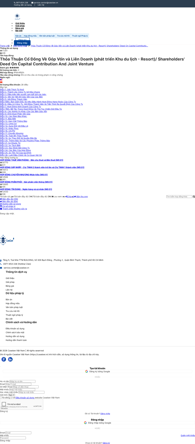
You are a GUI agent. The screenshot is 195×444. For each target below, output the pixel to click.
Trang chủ (4, 45)
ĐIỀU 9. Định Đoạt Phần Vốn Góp (15, 114)
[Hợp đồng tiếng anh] (1, 80)
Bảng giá (10, 286)
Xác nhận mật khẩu (9, 392)
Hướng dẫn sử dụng (23, 5)
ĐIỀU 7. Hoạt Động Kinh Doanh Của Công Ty (20, 106)
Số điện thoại (6, 386)
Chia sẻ (70, 196)
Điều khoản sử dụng (15, 328)
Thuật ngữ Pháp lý (80, 36)
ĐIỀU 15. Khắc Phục (9, 128)
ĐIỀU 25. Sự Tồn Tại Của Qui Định (15, 152)
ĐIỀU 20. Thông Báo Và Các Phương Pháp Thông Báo (25, 140)
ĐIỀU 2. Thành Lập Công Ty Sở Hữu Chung (20, 92)
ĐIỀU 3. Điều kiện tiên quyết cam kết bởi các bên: (23, 94)
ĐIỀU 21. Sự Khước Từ (10, 143)
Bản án (18, 36)
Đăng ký (106, 443)
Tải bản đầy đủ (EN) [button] (42, 196)
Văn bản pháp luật (47, 36)
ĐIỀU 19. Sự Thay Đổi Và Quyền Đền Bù (18, 138)
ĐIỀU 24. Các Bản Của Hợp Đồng (15, 150)
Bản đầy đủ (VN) (10, 199)
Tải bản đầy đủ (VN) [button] (23, 196)
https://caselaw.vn (39, 354)
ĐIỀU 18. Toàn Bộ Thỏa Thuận (14, 135)
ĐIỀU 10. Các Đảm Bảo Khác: (13, 116)
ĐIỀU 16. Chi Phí (7, 131)
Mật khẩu (4, 389)
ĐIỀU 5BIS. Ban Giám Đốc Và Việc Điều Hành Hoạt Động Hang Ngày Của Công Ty (38, 101)
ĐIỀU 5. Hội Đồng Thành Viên (13, 99)
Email (2, 384)
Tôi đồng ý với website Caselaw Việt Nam (31, 397)
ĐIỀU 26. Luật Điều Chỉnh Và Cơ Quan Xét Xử (21, 155)
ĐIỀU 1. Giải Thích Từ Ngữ (12, 89)
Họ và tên (4, 381)
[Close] (0, 366)
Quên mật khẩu (188, 435)
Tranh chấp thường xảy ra (14, 208)
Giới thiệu (10, 278)
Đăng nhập (105, 413)
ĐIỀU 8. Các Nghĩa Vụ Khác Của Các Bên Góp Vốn (23, 111)
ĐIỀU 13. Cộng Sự (8, 123)
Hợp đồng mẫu (30, 36)
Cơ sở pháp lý (8, 206)
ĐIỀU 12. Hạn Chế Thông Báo (13, 121)
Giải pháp (10, 282)
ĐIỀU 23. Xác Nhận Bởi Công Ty (15, 148)
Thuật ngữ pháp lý (14, 315)
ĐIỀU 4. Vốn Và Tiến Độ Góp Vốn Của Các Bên (21, 97)
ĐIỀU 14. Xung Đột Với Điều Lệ (14, 126)
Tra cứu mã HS (63, 36)
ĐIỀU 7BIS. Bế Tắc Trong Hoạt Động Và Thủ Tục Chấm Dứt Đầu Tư (31, 109)
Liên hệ (41, 5)
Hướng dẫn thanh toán (16, 340)
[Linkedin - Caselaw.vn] (10, 359)
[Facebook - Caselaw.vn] (3, 359)
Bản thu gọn (82, 196)
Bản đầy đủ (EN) (10, 201)
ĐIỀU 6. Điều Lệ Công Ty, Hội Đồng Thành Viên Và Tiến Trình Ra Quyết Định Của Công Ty (41, 104)
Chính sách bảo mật (15, 332)
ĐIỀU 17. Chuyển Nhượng (11, 133)
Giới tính (3, 395)
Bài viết (18, 30)
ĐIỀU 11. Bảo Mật (8, 118)
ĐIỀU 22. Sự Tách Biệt (10, 145)
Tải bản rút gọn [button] (7, 196)
